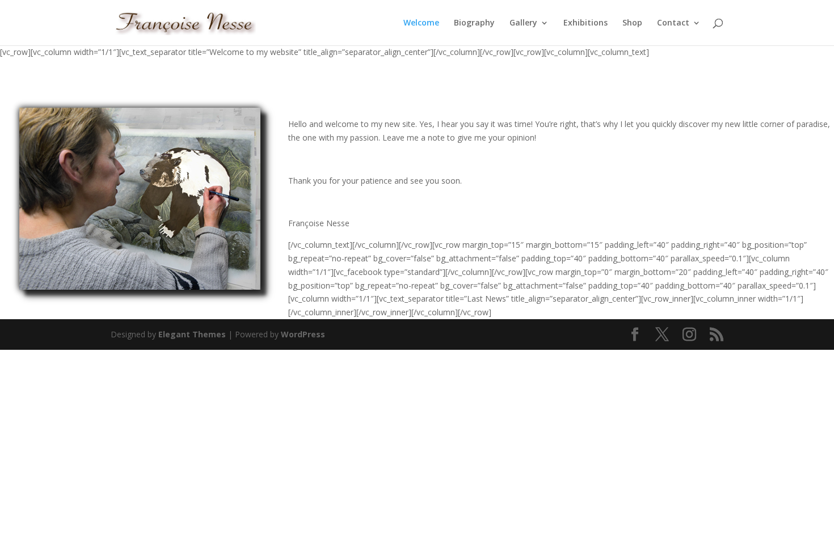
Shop (632, 23)
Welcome (421, 23)
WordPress (303, 334)
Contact (673, 23)
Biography (474, 23)
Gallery (523, 23)
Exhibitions (585, 23)
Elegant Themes (192, 334)
